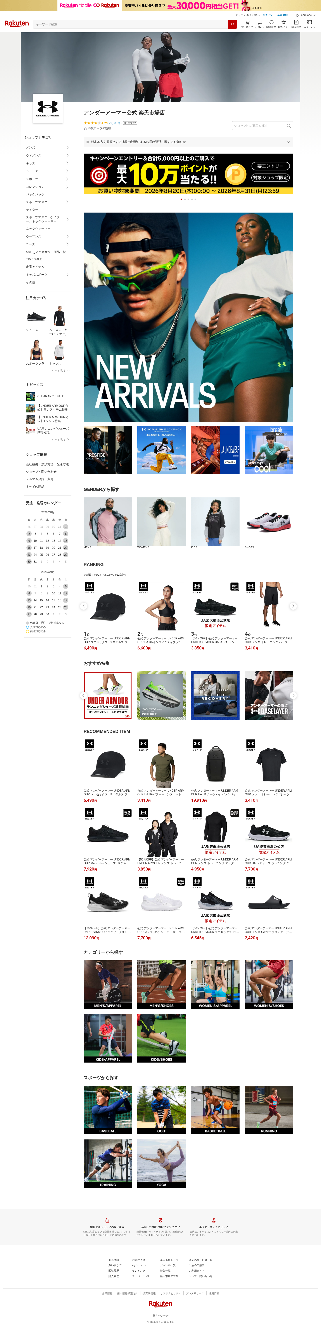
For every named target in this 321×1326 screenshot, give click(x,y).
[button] (306, 15)
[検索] (232, 24)
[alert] (188, 141)
